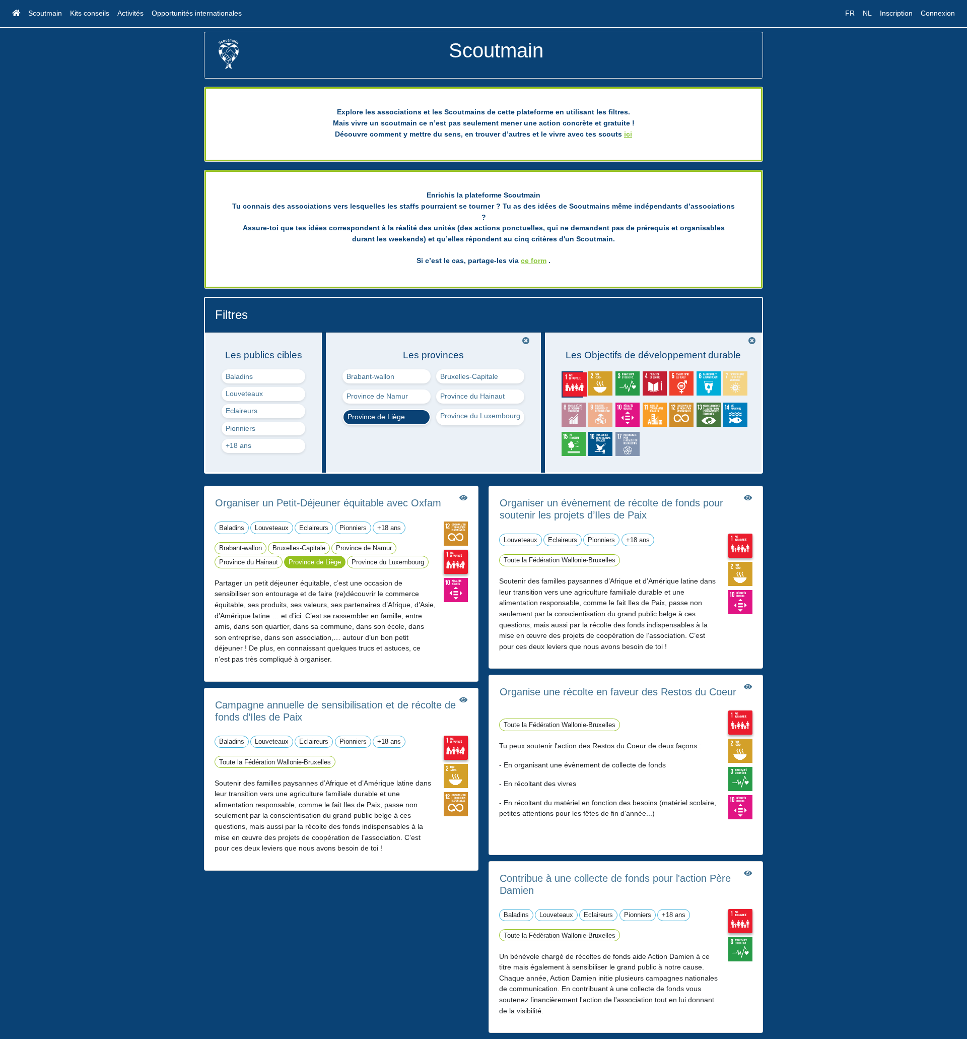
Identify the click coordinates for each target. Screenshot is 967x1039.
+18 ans (238, 445)
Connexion (938, 13)
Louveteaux (244, 393)
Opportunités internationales (197, 13)
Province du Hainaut (472, 396)
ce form (533, 260)
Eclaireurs (241, 411)
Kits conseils (89, 13)
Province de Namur (377, 396)
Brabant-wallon (370, 376)
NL (867, 13)
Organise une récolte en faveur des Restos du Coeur (618, 691)
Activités (130, 13)
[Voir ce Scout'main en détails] (463, 498)
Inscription (896, 13)
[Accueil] (16, 13)
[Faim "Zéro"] (456, 775)
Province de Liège (376, 417)
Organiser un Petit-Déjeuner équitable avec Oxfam (328, 502)
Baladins (239, 376)
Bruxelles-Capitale (469, 376)
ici (628, 134)
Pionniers (240, 428)
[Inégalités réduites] (456, 590)
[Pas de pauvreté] (456, 561)
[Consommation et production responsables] (456, 533)
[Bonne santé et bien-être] (740, 778)
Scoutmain (45, 13)
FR (850, 13)
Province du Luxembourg (480, 416)
